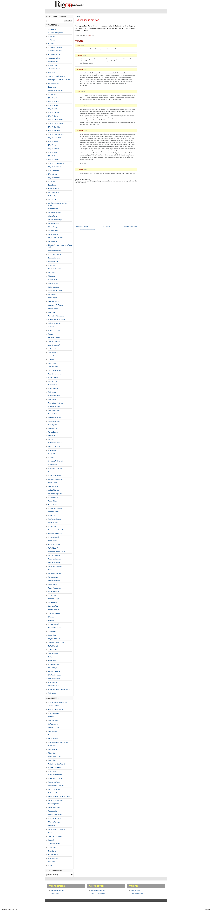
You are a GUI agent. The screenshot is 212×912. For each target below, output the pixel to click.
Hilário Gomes (53, 309)
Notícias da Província (55, 443)
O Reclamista (52, 465)
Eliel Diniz (51, 265)
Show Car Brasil (53, 610)
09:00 (83, 91)
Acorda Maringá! (53, 62)
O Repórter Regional (55, 468)
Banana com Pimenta (55, 91)
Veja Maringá (52, 668)
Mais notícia (52, 392)
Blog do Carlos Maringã (56, 709)
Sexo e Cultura (53, 606)
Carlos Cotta (52, 199)
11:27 (85, 106)
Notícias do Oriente (54, 446)
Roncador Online (54, 581)
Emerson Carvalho (54, 269)
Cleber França (53, 227)
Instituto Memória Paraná (56, 764)
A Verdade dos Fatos (55, 47)
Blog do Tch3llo (53, 160)
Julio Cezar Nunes (54, 370)
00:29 (85, 169)
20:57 (84, 55)
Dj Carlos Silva (53, 738)
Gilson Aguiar (52, 298)
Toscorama (52, 847)
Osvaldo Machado (54, 807)
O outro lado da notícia (55, 461)
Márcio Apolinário (54, 782)
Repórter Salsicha (54, 555)
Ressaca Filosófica (54, 559)
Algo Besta (51, 72)
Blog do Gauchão (54, 127)
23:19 (85, 69)
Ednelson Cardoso (54, 254)
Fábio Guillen (52, 280)
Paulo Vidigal (52, 501)
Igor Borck (51, 312)
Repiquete (51, 826)
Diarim (50, 735)
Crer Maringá (52, 731)
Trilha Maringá (53, 646)
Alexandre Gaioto (54, 69)
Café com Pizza (53, 192)
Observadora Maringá (98, 894)
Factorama (51, 272)
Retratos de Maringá (55, 563)
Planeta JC (52, 515)
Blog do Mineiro (53, 149)
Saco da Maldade (54, 591)
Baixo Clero (52, 87)
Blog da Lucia (52, 98)
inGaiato (51, 327)
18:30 (89, 35)
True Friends (52, 851)
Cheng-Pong (52, 216)
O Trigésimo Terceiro (55, 475)
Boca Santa (52, 185)
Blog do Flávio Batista (55, 123)
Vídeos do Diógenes (98, 890)
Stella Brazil (52, 631)
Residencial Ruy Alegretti (56, 829)
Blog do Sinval (53, 156)
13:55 (85, 130)
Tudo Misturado (53, 653)
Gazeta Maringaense (55, 290)
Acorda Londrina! (54, 58)
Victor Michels (53, 858)
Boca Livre (51, 181)
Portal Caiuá (52, 526)
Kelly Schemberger (54, 374)
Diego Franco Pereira (55, 238)
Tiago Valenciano (54, 844)
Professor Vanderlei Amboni (57, 530)
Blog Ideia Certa (53, 170)
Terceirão (51, 840)
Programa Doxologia (55, 533)
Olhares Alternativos (55, 479)
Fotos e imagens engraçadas (58, 742)
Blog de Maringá (53, 102)
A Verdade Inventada (55, 51)
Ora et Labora (52, 483)
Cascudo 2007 (53, 720)
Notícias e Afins (53, 793)
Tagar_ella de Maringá (55, 836)
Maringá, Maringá (54, 407)
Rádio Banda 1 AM (54, 588)
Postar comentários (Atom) (87, 229)
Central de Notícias (54, 212)
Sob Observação (53, 624)
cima (209, 909)
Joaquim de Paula (54, 345)
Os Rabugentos (53, 804)
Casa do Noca (53, 209)
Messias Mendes (54, 421)
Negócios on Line (54, 789)
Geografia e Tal (53, 294)
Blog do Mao (52, 145)
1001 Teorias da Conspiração (58, 702)
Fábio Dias (51, 276)
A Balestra (51, 36)
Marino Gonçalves (54, 410)
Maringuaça (52, 399)
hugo (78, 91)
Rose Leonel (52, 584)
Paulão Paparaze (54, 504)
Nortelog (51, 439)
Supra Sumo (52, 635)
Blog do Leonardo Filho (56, 134)
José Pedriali (52, 363)
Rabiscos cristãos (54, 544)
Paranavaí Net (53, 497)
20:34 (82, 45)
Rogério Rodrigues (54, 573)
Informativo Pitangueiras (56, 316)
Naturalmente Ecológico (56, 786)
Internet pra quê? (54, 330)
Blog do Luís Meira (54, 138)
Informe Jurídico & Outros (56, 320)
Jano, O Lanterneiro (54, 341)
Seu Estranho (52, 602)
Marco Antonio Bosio (55, 775)
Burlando (51, 717)
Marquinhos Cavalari (55, 778)
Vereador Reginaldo (55, 671)
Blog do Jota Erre (54, 130)
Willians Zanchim (54, 679)
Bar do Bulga (52, 94)
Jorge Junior (52, 348)
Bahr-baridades (53, 83)
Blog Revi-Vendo (54, 178)
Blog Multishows (53, 713)
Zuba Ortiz (51, 865)
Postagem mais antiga (130, 226)
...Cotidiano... (52, 29)
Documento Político (54, 251)
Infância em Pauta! (54, 323)
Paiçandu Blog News (55, 494)
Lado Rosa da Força (55, 767)
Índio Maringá (52, 693)
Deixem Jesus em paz (87, 20)
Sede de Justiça (53, 599)
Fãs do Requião (53, 283)
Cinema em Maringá (55, 220)
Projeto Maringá (53, 537)
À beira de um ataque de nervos (59, 689)
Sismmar (51, 617)
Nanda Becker (53, 432)
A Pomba (51, 43)
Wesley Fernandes (54, 675)
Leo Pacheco (52, 771)
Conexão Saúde (53, 728)
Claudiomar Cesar (54, 223)
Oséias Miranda (53, 490)
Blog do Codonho (54, 112)
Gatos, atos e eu (53, 287)
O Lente (50, 457)
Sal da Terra (52, 595)
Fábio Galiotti (52, 749)
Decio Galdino (53, 234)
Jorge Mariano (53, 352)
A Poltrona (51, 40)
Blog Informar (52, 174)
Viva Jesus (51, 862)
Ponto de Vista (53, 523)
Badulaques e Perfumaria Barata (59, 80)
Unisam (50, 657)
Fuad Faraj (51, 746)
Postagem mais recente (81, 226)
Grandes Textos (53, 301)
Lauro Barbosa (53, 378)
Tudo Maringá (52, 649)
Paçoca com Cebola (55, 508)
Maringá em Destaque (55, 403)
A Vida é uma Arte (54, 54)
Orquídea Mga (53, 486)
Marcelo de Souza (54, 396)
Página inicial (106, 226)
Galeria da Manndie (57, 890)
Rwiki (50, 833)
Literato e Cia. (53, 381)
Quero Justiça (52, 541)
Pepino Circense (53, 512)
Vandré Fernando (54, 664)
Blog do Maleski (53, 141)
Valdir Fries (52, 660)
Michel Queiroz (53, 425)
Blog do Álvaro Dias (54, 167)
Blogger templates (8, 909)
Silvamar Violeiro (54, 613)
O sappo (51, 472)
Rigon (50, 570)
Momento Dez (53, 428)
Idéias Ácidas (52, 760)
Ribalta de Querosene (55, 566)
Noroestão (51, 436)
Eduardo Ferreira (54, 258)
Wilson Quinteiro (53, 686)
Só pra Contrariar (54, 639)
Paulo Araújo (52, 811)
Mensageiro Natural (54, 417)
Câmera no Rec (53, 230)
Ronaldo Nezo (53, 577)
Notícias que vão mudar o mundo (59, 796)
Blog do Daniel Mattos (55, 120)
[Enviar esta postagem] (92, 35)
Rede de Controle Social (56, 552)
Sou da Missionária (54, 628)
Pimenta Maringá (54, 822)
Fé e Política (52, 753)
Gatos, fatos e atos (54, 757)
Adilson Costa (53, 65)
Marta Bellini (52, 414)
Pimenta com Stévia (54, 818)
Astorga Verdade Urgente (56, 76)
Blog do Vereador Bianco (56, 163)
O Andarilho (52, 450)
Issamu (50, 334)
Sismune (51, 621)
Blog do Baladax (53, 105)
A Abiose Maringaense (55, 33)
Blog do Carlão (53, 109)
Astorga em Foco (54, 706)
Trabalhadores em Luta (56, 642)
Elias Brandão (53, 262)
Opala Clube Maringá (55, 800)
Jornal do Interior (54, 356)
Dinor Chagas (53, 241)
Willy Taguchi (52, 682)
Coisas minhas (53, 724)
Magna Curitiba (53, 388)
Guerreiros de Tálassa (55, 305)
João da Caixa (53, 367)
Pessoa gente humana (55, 815)
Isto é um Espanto (54, 338)
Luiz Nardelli (52, 385)
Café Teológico (53, 196)
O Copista (51, 454)
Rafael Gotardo (53, 548)
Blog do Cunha (53, 116)
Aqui (90, 31)
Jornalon (51, 359)
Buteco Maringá (53, 188)
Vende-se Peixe (53, 854)
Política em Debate (54, 519)
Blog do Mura (52, 152)
